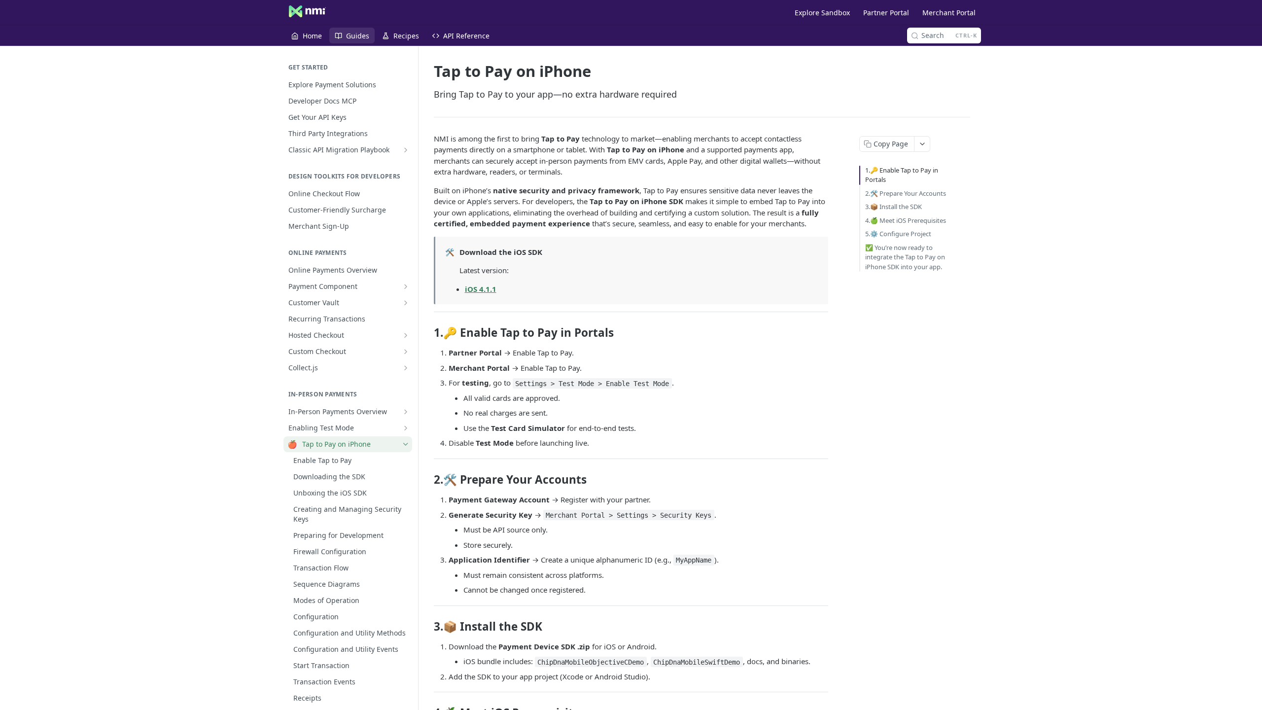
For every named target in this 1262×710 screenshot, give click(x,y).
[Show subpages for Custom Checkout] (406, 351)
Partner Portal (886, 12)
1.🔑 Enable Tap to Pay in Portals (901, 175)
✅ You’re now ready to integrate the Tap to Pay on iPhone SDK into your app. (905, 257)
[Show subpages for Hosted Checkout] (406, 335)
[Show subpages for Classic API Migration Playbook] (406, 150)
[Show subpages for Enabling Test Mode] (406, 428)
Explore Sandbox (822, 12)
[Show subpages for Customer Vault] (406, 303)
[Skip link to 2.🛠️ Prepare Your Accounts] (427, 479)
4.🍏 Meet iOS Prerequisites (905, 220)
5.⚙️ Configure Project (898, 233)
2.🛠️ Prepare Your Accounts (905, 193)
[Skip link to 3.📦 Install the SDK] (427, 626)
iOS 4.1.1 (480, 289)
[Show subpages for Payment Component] (406, 286)
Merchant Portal (949, 12)
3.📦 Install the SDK (893, 206)
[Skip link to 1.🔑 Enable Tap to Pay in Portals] (427, 332)
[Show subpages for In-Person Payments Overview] (406, 412)
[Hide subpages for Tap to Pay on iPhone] (406, 444)
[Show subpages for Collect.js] (406, 368)
